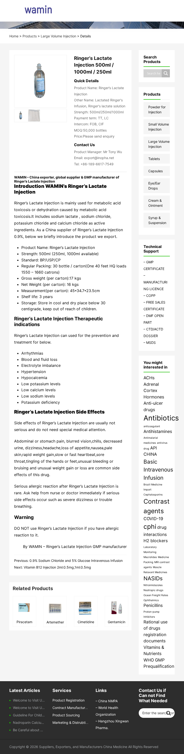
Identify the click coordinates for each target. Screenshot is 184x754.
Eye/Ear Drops (154, 185)
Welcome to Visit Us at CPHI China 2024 (29, 708)
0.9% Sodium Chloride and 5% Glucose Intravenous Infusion (76, 560)
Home (13, 36)
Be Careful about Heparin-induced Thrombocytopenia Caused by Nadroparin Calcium (29, 730)
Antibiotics (161, 418)
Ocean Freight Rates (156, 595)
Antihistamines (158, 431)
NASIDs (153, 578)
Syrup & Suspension (157, 220)
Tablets (154, 159)
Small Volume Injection (158, 126)
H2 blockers (156, 540)
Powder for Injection (157, 109)
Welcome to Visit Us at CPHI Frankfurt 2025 (29, 700)
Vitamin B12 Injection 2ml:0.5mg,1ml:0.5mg (57, 567)
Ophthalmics (151, 600)
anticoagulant (152, 426)
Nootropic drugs (153, 590)
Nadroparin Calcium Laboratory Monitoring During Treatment (29, 722)
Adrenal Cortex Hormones (154, 390)
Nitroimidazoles (153, 585)
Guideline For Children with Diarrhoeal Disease (29, 715)
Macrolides (150, 557)
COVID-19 (153, 518)
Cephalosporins (153, 494)
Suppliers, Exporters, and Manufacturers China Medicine (83, 747)
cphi (150, 526)
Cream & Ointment (155, 202)
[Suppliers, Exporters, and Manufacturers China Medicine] (31, 11)
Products (30, 36)
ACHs (149, 377)
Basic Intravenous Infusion (158, 469)
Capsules (155, 171)
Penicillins (153, 605)
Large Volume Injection (58, 36)
